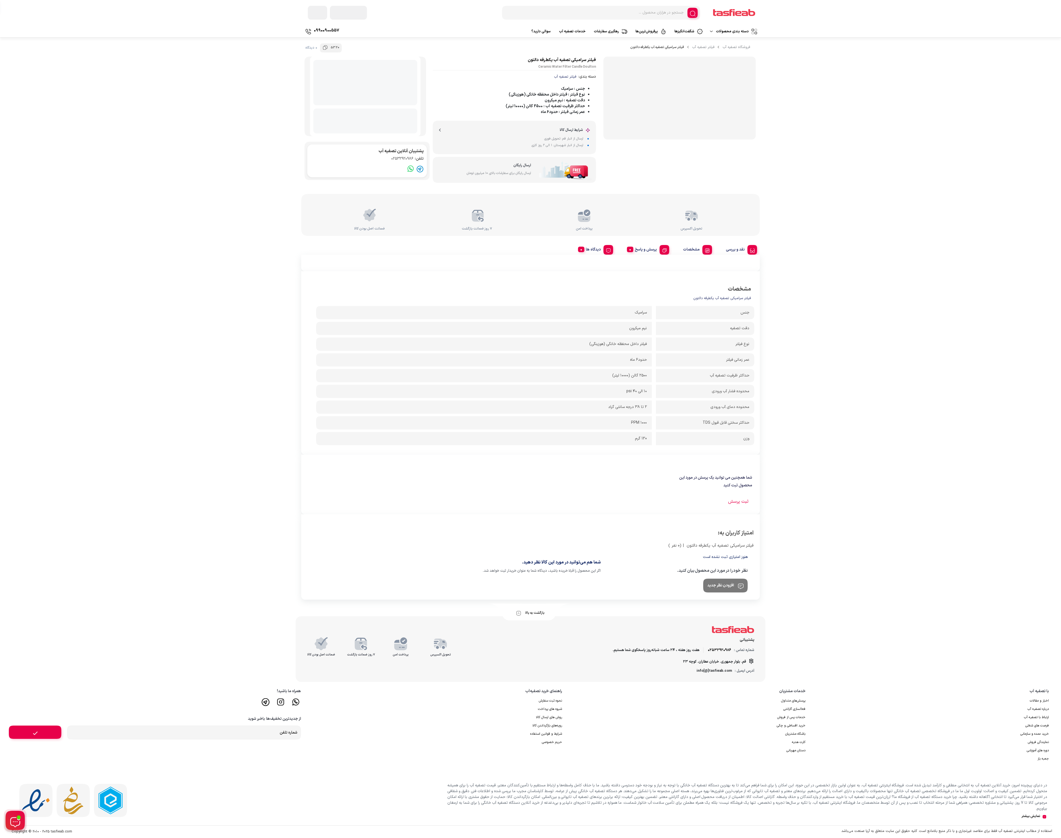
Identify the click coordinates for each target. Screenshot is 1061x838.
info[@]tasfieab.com (714, 671)
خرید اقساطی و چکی (791, 725)
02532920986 (407, 159)
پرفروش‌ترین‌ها (646, 31)
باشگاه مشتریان (795, 733)
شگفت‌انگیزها (684, 31)
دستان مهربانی (795, 750)
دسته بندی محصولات (732, 31)
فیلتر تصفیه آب (703, 47)
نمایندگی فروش (1038, 742)
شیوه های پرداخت (550, 709)
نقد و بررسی (735, 249)
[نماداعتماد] (35, 800)
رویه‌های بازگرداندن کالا (547, 725)
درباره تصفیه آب (1038, 709)
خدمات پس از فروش (791, 717)
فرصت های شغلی (1037, 725)
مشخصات (691, 249)
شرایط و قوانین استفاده (546, 733)
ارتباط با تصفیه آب (1036, 717)
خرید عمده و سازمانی (1034, 733)
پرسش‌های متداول (793, 700)
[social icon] (296, 704)
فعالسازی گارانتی (794, 709)
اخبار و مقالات (1039, 700)
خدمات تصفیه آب (572, 31)
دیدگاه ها (593, 249)
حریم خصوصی (552, 742)
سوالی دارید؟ (541, 31)
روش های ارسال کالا (549, 717)
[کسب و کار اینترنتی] (110, 800)
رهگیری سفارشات (606, 31)
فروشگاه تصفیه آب (736, 47)
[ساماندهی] (73, 800)
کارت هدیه (798, 742)
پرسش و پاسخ (646, 249)
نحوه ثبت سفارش (550, 700)
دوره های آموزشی (1038, 750)
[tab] (739, 249)
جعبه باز (1043, 758)
